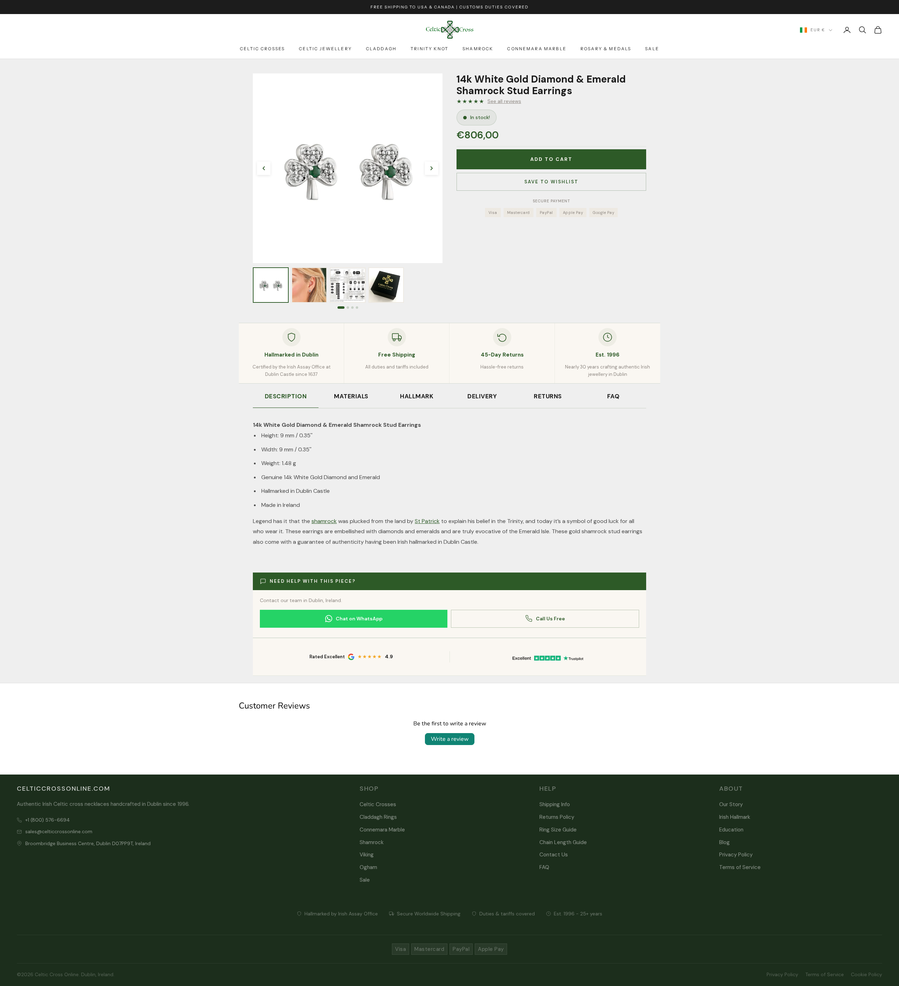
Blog (724, 842)
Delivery (482, 396)
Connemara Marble (536, 48)
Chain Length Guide (563, 842)
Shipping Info (554, 804)
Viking (367, 854)
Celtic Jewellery (325, 48)
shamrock (324, 521)
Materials (351, 396)
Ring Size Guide (558, 829)
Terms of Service (740, 867)
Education (731, 829)
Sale (652, 48)
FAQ (613, 396)
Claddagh (381, 48)
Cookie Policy (866, 974)
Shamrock (477, 48)
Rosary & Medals (605, 48)
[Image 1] (340, 307)
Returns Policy (556, 817)
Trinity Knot (429, 48)
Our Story (731, 804)
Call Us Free (550, 618)
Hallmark (416, 396)
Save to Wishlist (551, 182)
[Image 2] (348, 307)
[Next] (431, 168)
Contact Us (553, 854)
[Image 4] (357, 307)
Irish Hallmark (734, 817)
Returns (548, 396)
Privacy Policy (736, 854)
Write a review (449, 739)
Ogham (368, 867)
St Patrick (427, 521)
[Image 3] (352, 307)
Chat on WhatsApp (359, 618)
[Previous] (263, 168)
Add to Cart (551, 159)
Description (286, 396)
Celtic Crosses (262, 48)
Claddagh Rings (378, 817)
